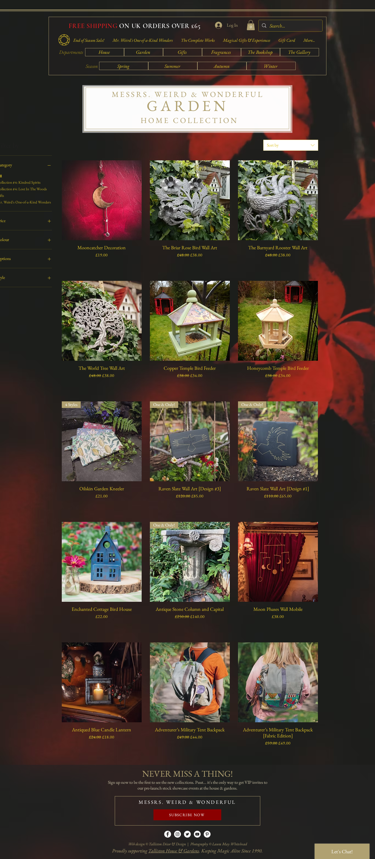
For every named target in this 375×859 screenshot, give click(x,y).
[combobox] (290, 145)
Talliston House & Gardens (173, 850)
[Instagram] (177, 834)
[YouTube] (197, 834)
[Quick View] (102, 200)
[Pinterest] (207, 834)
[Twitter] (187, 834)
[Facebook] (167, 834)
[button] (251, 25)
